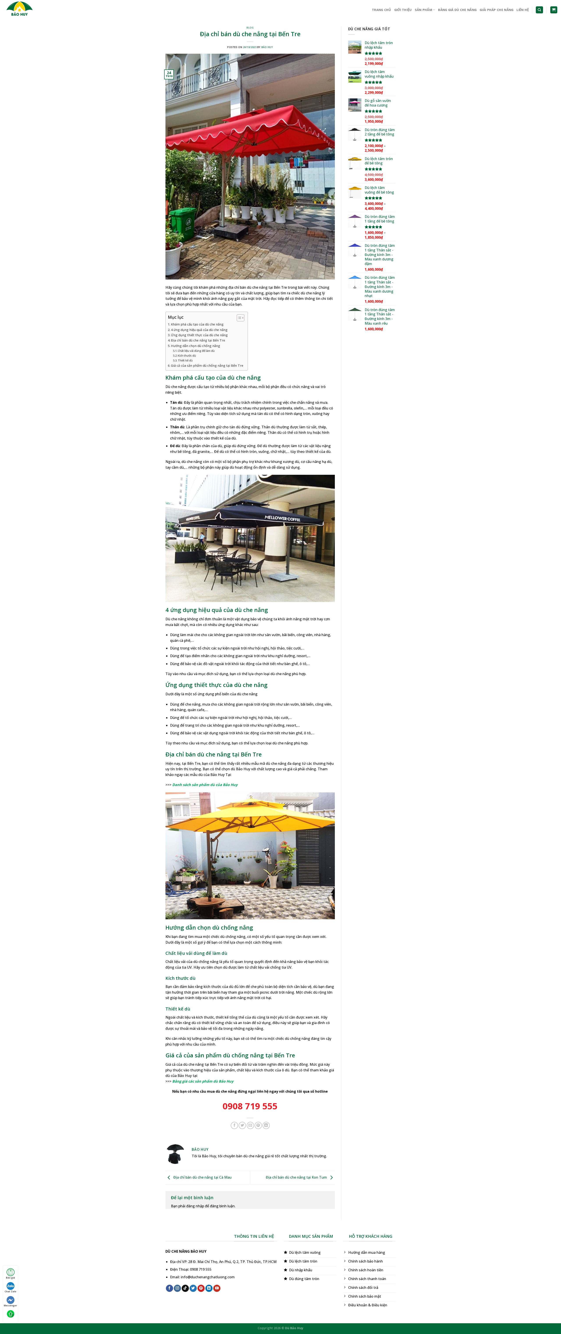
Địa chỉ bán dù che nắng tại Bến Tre (198, 340)
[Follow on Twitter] (193, 1288)
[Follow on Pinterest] (201, 1288)
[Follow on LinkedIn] (209, 1288)
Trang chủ (381, 10)
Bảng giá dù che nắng (457, 10)
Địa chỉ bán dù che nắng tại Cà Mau (202, 1177)
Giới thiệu (403, 10)
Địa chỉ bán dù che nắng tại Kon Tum (297, 1177)
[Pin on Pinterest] (258, 1125)
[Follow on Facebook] (169, 1288)
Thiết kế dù (185, 360)
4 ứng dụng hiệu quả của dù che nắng (199, 330)
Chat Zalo (10, 1291)
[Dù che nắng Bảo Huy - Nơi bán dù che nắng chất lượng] (25, 10)
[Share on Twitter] (242, 1125)
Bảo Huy (267, 47)
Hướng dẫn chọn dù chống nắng (195, 346)
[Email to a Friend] (250, 1125)
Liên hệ (523, 10)
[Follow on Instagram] (177, 1288)
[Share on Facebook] (234, 1125)
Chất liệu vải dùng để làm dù (196, 351)
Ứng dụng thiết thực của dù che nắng (199, 335)
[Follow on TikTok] (185, 1288)
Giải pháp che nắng (496, 10)
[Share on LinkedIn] (266, 1125)
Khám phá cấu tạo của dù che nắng (197, 324)
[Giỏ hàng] (553, 10)
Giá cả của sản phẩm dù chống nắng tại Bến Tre (207, 365)
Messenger (10, 1305)
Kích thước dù (187, 356)
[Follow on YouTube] (216, 1288)
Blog (250, 27)
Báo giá (10, 1277)
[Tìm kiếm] (539, 10)
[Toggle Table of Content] (238, 318)
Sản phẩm (423, 10)
